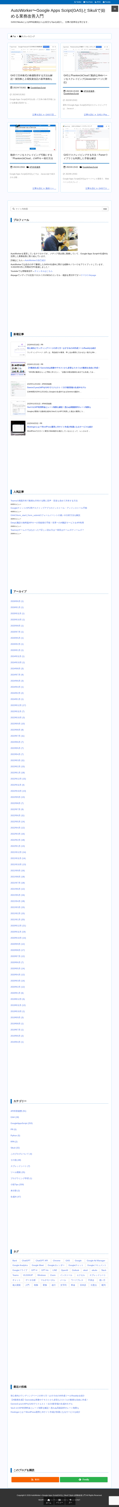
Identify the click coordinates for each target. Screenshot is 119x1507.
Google (78, 1260)
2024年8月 (17, 668)
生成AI (16, 1197)
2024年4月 (17, 687)
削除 (36, 1285)
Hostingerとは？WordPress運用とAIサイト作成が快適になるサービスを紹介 (60, 427)
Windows (41, 1275)
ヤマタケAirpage (88, 275)
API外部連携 (89, 91)
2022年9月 (18, 797)
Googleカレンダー (56, 1265)
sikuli (85, 1270)
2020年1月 (17, 993)
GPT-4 (34, 1270)
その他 (16, 1160)
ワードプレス (77, 1280)
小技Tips (17, 1184)
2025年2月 (17, 644)
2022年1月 (18, 846)
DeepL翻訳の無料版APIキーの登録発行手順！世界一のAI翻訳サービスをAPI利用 (47, 522)
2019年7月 (17, 1030)
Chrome (56, 1260)
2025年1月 (17, 650)
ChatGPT (26, 1260)
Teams (15, 1275)
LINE (55, 1270)
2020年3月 (18, 981)
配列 (104, 1285)
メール (63, 1280)
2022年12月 (18, 779)
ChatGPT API (42, 1260)
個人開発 (16, 1285)
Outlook (75, 1270)
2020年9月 (18, 944)
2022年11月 (18, 785)
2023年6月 (17, 742)
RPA (14, 1141)
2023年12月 (18, 705)
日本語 (83, 1285)
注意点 (94, 1285)
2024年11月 (18, 656)
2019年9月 (17, 1017)
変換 (45, 1285)
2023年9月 (18, 723)
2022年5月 (18, 821)
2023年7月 (18, 736)
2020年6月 (17, 962)
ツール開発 (18, 1172)
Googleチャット (75, 1265)
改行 (54, 1285)
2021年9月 (18, 870)
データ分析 (31, 1280)
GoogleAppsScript (38, 88)
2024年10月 (18, 662)
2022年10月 (18, 791)
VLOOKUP (28, 1275)
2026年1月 (17, 607)
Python (15, 1135)
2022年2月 (18, 840)
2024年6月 (17, 681)
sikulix (94, 1270)
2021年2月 (18, 913)
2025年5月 (17, 638)
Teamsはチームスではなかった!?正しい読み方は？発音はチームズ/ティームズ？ (47, 530)
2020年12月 (18, 925)
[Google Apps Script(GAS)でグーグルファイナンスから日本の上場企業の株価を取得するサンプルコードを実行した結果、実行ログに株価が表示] (33, 58)
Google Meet (38, 1265)
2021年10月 (18, 864)
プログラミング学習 (21, 1178)
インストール (66, 1275)
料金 (73, 1285)
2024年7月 (17, 674)
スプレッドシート (20, 1166)
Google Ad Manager (96, 1260)
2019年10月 (18, 1011)
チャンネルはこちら (43, 271)
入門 (27, 1285)
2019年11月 (18, 1005)
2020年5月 (18, 968)
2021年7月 (18, 883)
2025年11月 (18, 613)
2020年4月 (18, 974)
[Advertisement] (59, 304)
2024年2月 (17, 693)
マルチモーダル (48, 1280)
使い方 (102, 1280)
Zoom (53, 1275)
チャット (16, 1280)
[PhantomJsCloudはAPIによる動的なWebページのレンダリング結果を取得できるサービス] (33, 138)
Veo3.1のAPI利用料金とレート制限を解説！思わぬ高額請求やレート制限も (59, 407)
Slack (103, 1270)
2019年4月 (17, 1042)
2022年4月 (18, 828)
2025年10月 (18, 619)
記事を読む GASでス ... (97, 188)
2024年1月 (17, 699)
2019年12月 (18, 999)
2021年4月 (18, 901)
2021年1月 (18, 919)
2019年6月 (17, 1036)
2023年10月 (18, 717)
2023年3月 (18, 760)
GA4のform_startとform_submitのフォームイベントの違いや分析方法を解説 (45, 515)
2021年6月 (18, 889)
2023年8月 (17, 730)
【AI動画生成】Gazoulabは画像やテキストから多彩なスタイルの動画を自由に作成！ (63, 368)
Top (14, 36)
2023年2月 (18, 766)
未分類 (15, 1190)
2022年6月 (18, 815)
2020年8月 (18, 950)
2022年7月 (17, 809)
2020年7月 (18, 956)
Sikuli (15, 1148)
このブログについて (21, 1154)
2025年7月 (17, 632)
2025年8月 (17, 626)
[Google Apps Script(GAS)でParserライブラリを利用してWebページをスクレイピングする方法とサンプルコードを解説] (86, 138)
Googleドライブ (19, 1270)
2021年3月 (18, 907)
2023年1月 (18, 772)
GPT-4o (44, 1270)
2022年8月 (17, 803)
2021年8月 (18, 876)
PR (14, 1129)
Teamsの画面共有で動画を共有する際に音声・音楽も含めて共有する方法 (44, 500)
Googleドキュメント (96, 1265)
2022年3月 (18, 834)
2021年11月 (18, 858)
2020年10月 (18, 938)
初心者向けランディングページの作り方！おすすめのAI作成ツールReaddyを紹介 (61, 348)
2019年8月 (17, 1023)
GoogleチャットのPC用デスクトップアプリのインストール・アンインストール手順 (49, 508)
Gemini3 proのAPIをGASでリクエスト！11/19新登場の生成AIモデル (56, 387)
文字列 (63, 1285)
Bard (14, 1260)
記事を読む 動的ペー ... (44, 188)
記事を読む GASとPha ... (96, 114)
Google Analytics (20, 1265)
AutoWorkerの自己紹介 (35, 260)
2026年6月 (17, 601)
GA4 (15, 1117)
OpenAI (64, 1270)
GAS (68, 1260)
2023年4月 (17, 754)
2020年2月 (18, 987)
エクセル (81, 1275)
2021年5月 (18, 895)
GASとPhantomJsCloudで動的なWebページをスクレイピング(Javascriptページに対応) (85, 79)
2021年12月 (18, 852)
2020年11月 (18, 932)
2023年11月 (18, 711)
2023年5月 (17, 748)
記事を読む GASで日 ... (44, 114)
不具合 (91, 1280)
